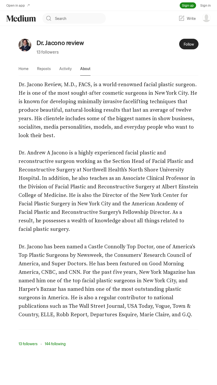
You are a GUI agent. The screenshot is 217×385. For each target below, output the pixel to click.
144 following (55, 343)
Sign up (188, 5)
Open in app (15, 5)
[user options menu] (206, 18)
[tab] (24, 68)
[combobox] (80, 18)
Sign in (205, 5)
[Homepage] (21, 18)
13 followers (48, 52)
